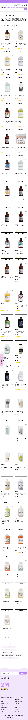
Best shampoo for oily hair (8, 647)
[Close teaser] (3, 353)
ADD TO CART (7, 51)
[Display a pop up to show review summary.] (8, 48)
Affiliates (17, 703)
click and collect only (21, 51)
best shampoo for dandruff (8, 652)
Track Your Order (4, 707)
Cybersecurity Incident (19, 697)
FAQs (2, 701)
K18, (15, 7)
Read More (3, 22)
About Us (17, 699)
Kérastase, (7, 7)
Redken (17, 7)
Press (16, 705)
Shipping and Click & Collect (6, 697)
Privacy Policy (17, 709)
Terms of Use (17, 707)
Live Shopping (3, 709)
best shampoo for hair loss (8, 649)
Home (2, 13)
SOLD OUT (21, 556)
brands (6, 13)
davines (11, 13)
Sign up (23, 673)
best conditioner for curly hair (9, 658)
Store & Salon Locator (5, 703)
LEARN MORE (14, 2)
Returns (2, 705)
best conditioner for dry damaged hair (11, 655)
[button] (1, 360)
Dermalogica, (11, 7)
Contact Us (3, 699)
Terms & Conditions (18, 701)
